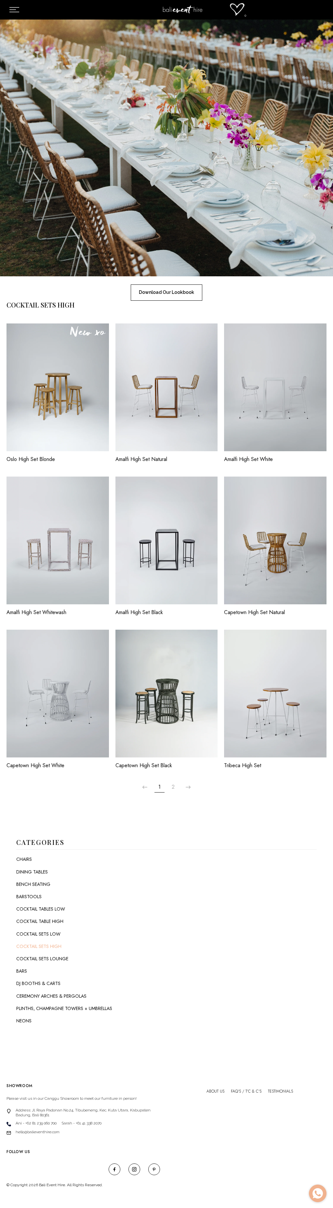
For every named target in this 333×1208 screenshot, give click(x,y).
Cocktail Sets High (38, 946)
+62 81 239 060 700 (41, 1123)
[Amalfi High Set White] (275, 390)
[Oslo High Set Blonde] (58, 390)
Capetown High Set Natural (254, 612)
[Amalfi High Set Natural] (166, 390)
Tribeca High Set (242, 765)
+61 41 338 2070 (88, 1123)
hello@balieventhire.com (38, 1132)
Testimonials (280, 1091)
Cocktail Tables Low (40, 909)
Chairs (24, 859)
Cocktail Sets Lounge (42, 959)
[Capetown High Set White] (58, 697)
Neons (24, 1021)
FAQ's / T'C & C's (246, 1091)
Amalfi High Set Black (139, 612)
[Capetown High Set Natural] (275, 544)
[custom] (114, 1169)
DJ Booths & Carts (38, 983)
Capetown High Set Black (143, 765)
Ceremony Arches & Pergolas (51, 996)
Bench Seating (33, 884)
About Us (215, 1091)
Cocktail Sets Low (38, 934)
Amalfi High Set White (248, 459)
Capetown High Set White (35, 765)
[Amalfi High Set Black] (166, 544)
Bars (21, 971)
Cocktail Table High (39, 921)
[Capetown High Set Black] (166, 697)
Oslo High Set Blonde (31, 459)
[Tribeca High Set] (275, 697)
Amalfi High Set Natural (141, 459)
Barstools (29, 896)
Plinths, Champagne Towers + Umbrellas (64, 1008)
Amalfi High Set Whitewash (36, 612)
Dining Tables (32, 872)
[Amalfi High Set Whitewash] (58, 544)
